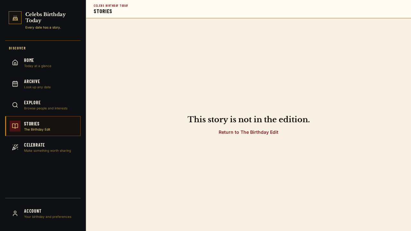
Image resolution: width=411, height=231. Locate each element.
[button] (248, 132)
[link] (43, 21)
